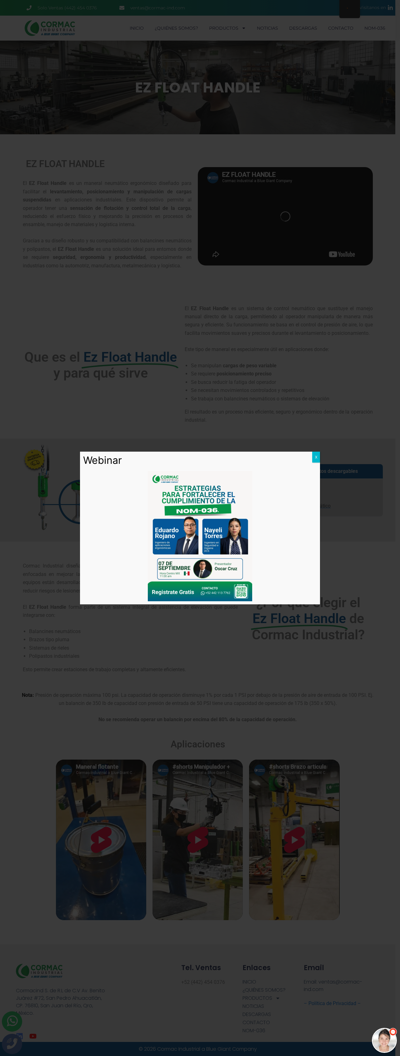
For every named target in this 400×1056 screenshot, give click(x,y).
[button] (384, 1040)
